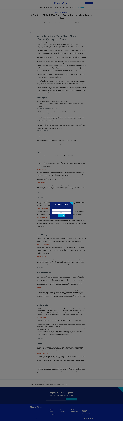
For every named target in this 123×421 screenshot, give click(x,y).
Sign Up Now (61, 215)
